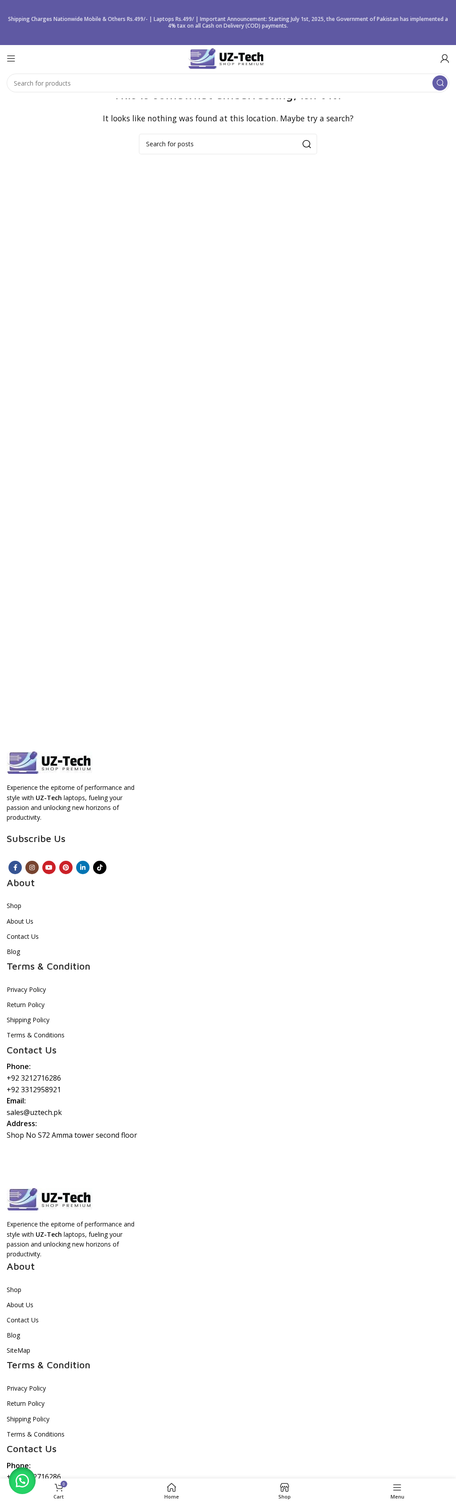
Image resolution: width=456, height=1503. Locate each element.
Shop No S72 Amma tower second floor (72, 1135)
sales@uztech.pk (34, 1112)
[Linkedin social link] (83, 867)
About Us (20, 921)
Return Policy (26, 1004)
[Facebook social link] (15, 867)
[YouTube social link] (49, 867)
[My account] (445, 58)
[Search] (440, 83)
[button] (22, 1480)
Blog (13, 951)
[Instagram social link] (32, 867)
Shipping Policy (28, 1020)
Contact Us (23, 936)
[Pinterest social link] (66, 867)
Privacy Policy (26, 989)
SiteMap (18, 1350)
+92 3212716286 (34, 1078)
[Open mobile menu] (11, 58)
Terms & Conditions (36, 1035)
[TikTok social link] (99, 867)
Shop (14, 905)
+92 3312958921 (34, 1089)
